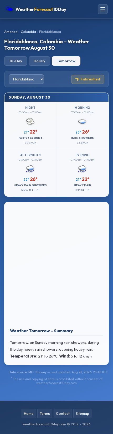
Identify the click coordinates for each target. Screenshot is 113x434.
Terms (45, 413)
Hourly (39, 61)
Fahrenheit (87, 79)
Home (29, 413)
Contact (63, 413)
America (11, 31)
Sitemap (82, 413)
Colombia (28, 31)
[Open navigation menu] (103, 9)
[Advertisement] (56, 266)
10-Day (15, 61)
